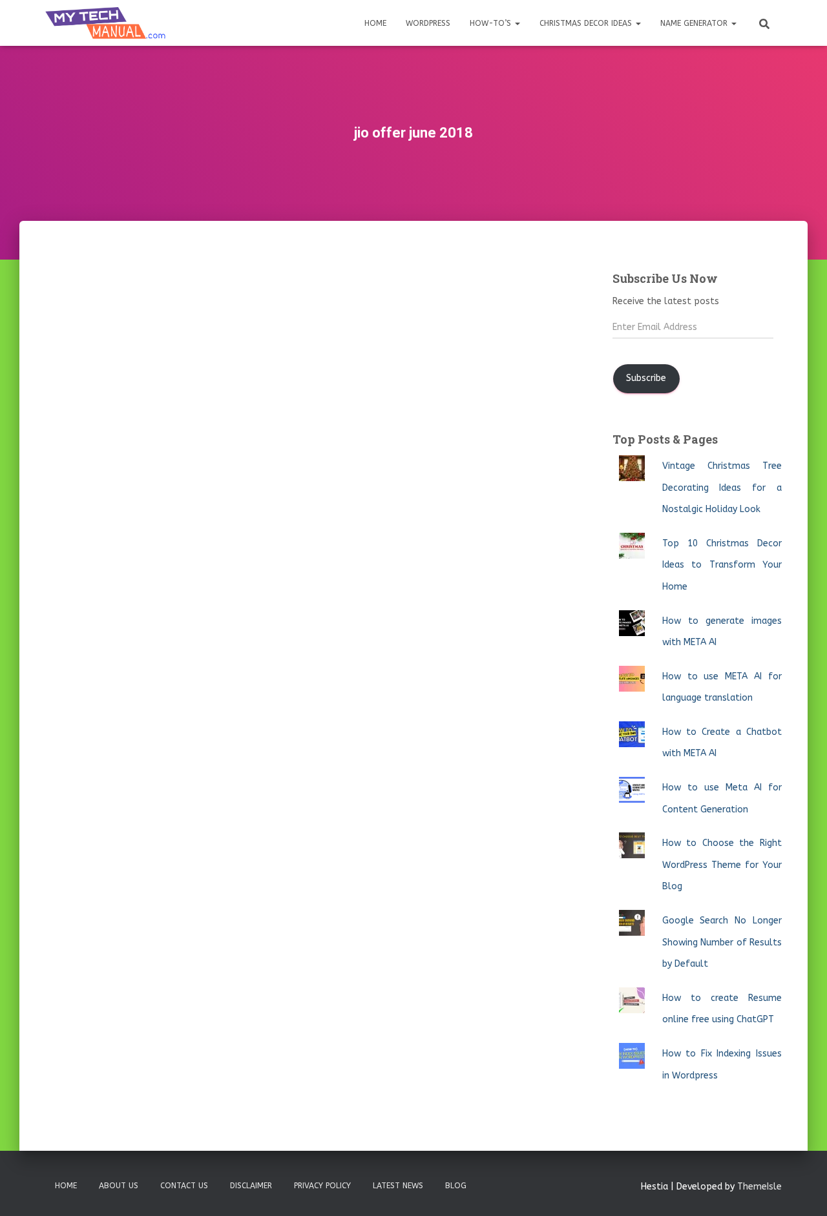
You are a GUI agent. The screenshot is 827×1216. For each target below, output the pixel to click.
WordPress (428, 23)
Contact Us (184, 1185)
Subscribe (646, 378)
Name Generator (695, 23)
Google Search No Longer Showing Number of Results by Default (722, 942)
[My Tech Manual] (105, 23)
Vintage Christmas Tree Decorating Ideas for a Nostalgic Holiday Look (722, 487)
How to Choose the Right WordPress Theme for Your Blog (722, 865)
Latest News (398, 1185)
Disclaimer (251, 1185)
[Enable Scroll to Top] (801, 1190)
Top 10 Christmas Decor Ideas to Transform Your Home (722, 565)
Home (375, 23)
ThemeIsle (759, 1186)
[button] (517, 23)
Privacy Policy (322, 1185)
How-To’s (492, 23)
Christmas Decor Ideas (586, 23)
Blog (455, 1185)
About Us (118, 1185)
